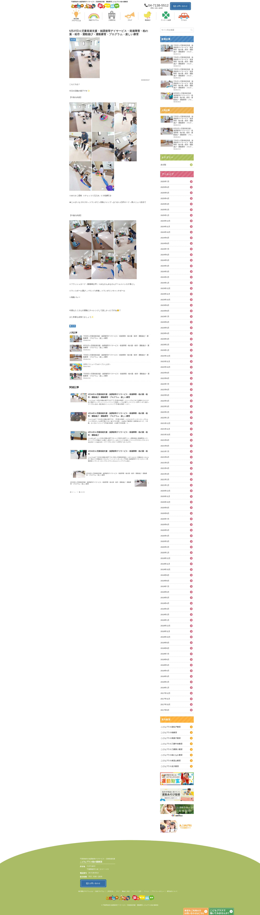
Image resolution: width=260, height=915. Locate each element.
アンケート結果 (136, 891)
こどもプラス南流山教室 (171, 761)
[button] (191, 30)
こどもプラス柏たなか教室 (172, 755)
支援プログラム (99, 891)
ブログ (118, 891)
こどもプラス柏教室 (169, 732)
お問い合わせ (182, 6)
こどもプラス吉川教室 (170, 766)
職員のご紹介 (126, 891)
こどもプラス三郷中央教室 (172, 744)
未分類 (73, 326)
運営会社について (172, 891)
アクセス (146, 891)
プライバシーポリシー (158, 891)
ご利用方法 (110, 891)
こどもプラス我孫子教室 (171, 738)
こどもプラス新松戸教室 (171, 727)
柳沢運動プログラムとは (85, 891)
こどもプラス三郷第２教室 (172, 749)
